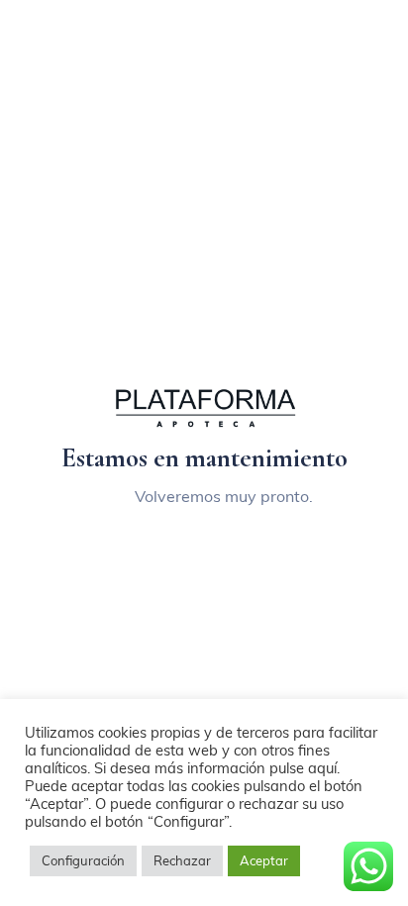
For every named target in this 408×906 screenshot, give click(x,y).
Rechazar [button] (182, 860)
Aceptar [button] (264, 860)
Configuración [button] (83, 860)
